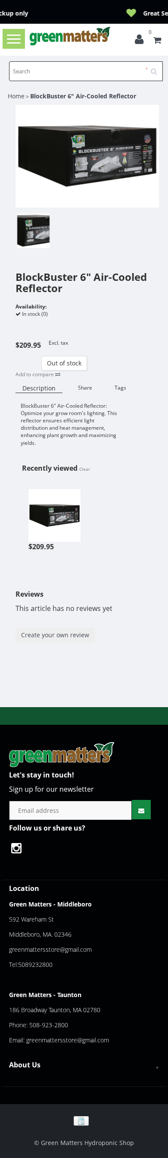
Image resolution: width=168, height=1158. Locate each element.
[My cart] (157, 41)
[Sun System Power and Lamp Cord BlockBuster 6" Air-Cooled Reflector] (54, 510)
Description (39, 388)
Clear (84, 469)
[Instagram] (20, 849)
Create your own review (55, 635)
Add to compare (35, 374)
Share (85, 387)
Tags (120, 387)
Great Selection (94, 13)
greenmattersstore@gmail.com (50, 949)
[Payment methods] (84, 1120)
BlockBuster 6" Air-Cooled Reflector (83, 96)
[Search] (156, 68)
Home (16, 96)
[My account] (141, 41)
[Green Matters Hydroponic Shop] (70, 36)
